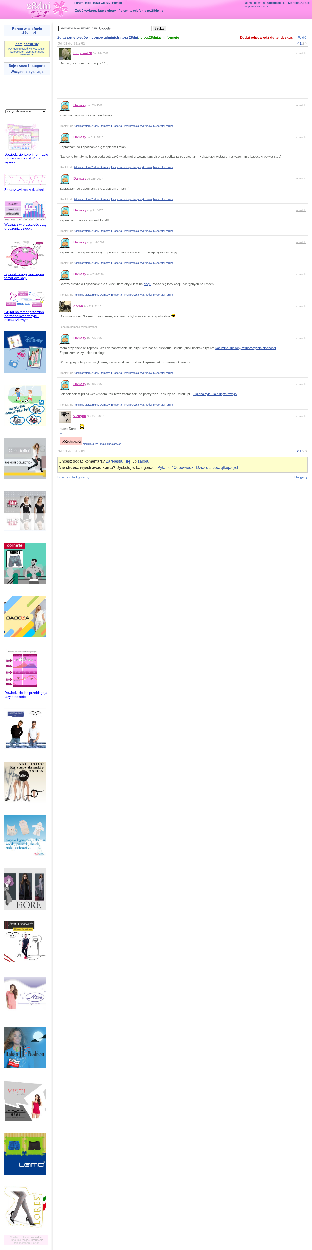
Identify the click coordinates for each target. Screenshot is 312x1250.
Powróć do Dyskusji (73, 477)
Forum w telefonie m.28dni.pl (27, 30)
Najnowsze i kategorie (27, 66)
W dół (303, 37)
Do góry (301, 477)
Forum (78, 3)
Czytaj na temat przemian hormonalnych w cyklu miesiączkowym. (24, 316)
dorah (78, 306)
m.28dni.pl (156, 10)
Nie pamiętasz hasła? (256, 6)
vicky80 (79, 416)
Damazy (79, 105)
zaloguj (144, 461)
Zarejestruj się (299, 3)
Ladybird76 (82, 53)
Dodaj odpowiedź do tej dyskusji (267, 37)
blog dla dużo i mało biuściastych (101, 443)
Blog (88, 3)
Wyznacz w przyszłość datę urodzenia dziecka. (25, 226)
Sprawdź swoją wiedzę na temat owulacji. (24, 276)
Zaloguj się (274, 3)
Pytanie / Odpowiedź (175, 468)
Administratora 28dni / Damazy (92, 125)
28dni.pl (47, 9)
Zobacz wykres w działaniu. (25, 189)
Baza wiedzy (101, 3)
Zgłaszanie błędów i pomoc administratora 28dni (97, 37)
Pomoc (117, 3)
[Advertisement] (19, 91)
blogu (147, 284)
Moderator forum (163, 125)
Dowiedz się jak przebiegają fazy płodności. (25, 695)
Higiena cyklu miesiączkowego (215, 394)
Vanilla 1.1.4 (17, 1237)
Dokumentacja (21, 1242)
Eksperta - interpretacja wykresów (131, 125)
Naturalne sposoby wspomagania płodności (245, 348)
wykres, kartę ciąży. (100, 10)
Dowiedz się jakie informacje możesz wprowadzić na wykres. (26, 158)
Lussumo (15, 1240)
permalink (300, 53)
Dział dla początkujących (217, 468)
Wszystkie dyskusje (27, 72)
